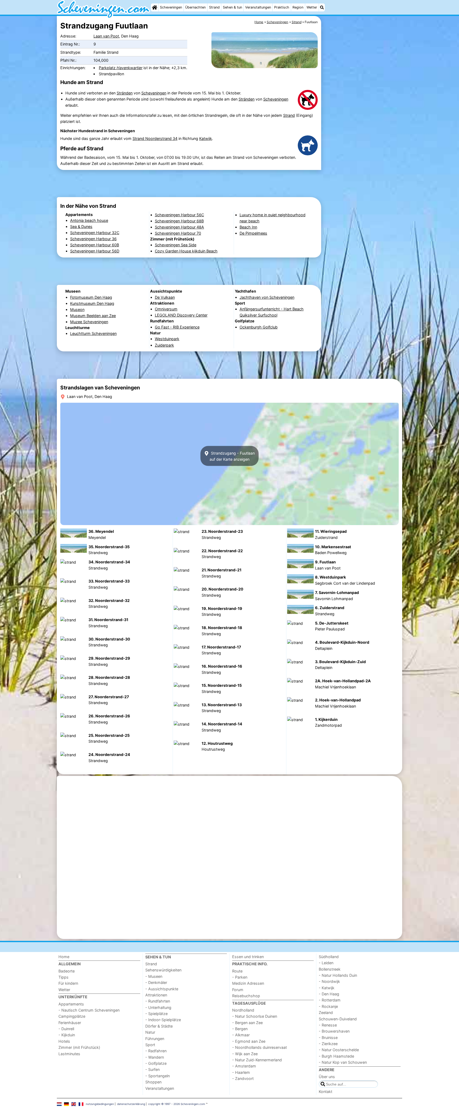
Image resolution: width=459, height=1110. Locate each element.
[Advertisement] (362, 138)
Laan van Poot (106, 36)
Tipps (63, 977)
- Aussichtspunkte (161, 989)
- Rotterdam (330, 1000)
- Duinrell (66, 1028)
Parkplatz (120, 67)
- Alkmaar (241, 1035)
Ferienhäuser (69, 1022)
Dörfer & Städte (159, 1026)
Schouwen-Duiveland (338, 1019)
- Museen (153, 976)
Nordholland (243, 1010)
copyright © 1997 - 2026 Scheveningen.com (176, 1103)
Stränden (125, 93)
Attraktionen (156, 995)
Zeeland (326, 1012)
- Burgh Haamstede (336, 1056)
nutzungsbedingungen (100, 1103)
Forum (237, 989)
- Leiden (326, 963)
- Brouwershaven (334, 1031)
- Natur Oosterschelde (339, 1049)
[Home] (154, 7)
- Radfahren (156, 1051)
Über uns (327, 1076)
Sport (150, 1044)
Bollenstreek (330, 969)
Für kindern (68, 983)
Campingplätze (71, 1016)
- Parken (239, 977)
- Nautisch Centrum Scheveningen (89, 1010)
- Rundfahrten (157, 1001)
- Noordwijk (329, 981)
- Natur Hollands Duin (338, 975)
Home (63, 956)
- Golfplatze (156, 1063)
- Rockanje (328, 1006)
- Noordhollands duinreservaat (259, 1047)
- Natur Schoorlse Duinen (254, 1016)
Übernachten (195, 7)
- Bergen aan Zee (247, 1022)
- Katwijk (326, 988)
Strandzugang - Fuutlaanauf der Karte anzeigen (232, 456)
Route (237, 971)
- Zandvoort (243, 1078)
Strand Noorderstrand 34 (155, 138)
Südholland (329, 956)
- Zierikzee (328, 1043)
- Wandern (154, 1057)
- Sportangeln (157, 1076)
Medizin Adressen (248, 983)
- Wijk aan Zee (245, 1053)
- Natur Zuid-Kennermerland (257, 1060)
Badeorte (66, 971)
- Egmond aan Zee (248, 1041)
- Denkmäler (156, 982)
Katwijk (205, 138)
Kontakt (325, 1091)
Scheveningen (171, 7)
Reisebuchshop (246, 995)
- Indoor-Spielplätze (163, 1019)
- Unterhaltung (158, 1007)
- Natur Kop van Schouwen (343, 1062)
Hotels (64, 1041)
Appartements (71, 1004)
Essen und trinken (248, 956)
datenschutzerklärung (131, 1103)
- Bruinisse (328, 1037)
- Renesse (328, 1025)
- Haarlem (241, 1072)
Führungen (154, 1038)
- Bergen (240, 1028)
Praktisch (281, 7)
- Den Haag (329, 994)
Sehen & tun (232, 7)
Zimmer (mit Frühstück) (79, 1047)
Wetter (312, 7)
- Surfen (152, 1069)
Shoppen (153, 1082)
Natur (150, 1032)
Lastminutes (69, 1053)
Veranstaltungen (258, 7)
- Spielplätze (156, 1013)
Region (297, 7)
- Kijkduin (66, 1035)
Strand (214, 7)
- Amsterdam (244, 1066)
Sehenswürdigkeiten (163, 970)
